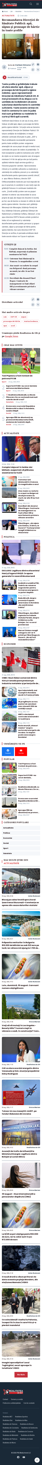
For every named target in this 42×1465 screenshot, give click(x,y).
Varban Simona (23, 65)
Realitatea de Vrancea (10, 1424)
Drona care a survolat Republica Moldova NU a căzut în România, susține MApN (20, 408)
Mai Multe (21, 1375)
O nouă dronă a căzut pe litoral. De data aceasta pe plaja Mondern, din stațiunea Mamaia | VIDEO (20, 1279)
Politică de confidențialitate (12, 1403)
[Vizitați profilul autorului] (4, 67)
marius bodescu (31, 321)
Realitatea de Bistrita (28, 1435)
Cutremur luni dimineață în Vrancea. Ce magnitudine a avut (24, 260)
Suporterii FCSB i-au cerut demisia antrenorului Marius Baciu (21, 387)
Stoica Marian (34, 1022)
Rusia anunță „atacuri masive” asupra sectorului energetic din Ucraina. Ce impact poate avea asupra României (29, 731)
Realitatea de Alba (21, 1420)
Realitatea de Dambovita (29, 1428)
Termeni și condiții (17, 1399)
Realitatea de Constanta (11, 1428)
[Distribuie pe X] (38, 70)
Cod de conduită (29, 1403)
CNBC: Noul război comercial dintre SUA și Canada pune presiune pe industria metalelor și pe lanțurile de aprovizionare (20, 682)
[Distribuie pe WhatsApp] (33, 70)
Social (8, 413)
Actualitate (18, 11)
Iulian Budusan (34, 896)
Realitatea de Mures (9, 1443)
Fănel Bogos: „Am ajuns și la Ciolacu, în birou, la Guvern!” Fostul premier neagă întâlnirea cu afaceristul (29, 528)
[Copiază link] (33, 64)
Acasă (6, 11)
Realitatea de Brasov (27, 1424)
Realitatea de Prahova (10, 1439)
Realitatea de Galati (26, 1439)
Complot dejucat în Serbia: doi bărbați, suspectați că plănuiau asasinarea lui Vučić (23, 252)
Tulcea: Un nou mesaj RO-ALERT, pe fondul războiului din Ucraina (19, 1112)
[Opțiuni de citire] (37, 1460)
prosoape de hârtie (11, 321)
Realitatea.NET (7, 1417)
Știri (11, 11)
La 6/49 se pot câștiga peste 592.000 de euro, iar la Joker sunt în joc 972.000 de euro (20, 1237)
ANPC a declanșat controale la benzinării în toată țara (28, 716)
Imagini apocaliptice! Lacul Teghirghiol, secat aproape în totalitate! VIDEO (17, 1365)
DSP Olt (14, 317)
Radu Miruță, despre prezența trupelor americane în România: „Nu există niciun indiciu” (28, 603)
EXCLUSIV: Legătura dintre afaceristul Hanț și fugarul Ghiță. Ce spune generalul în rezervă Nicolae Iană (20, 573)
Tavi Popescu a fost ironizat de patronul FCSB (27, 766)
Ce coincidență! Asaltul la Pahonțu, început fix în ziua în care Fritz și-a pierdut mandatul (19, 1322)
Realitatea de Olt (33, 1064)
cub (5, 317)
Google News (11, 336)
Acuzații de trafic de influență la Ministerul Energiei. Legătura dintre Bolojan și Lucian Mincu (19, 1154)
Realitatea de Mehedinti (10, 1435)
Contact (5, 1399)
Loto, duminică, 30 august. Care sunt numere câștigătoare (20, 986)
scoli (13, 326)
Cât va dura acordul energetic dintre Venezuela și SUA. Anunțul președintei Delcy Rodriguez (20, 1071)
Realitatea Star (7, 1420)
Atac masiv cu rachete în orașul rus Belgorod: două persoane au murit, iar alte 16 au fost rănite (24, 269)
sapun (23, 317)
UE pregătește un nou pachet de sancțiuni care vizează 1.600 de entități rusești (28, 705)
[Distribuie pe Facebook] (38, 64)
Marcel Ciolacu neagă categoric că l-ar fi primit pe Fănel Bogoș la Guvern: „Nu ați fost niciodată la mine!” (29, 635)
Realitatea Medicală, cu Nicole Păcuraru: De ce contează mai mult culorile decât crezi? (22, 397)
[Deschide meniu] (37, 4)
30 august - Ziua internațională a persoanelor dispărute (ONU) (18, 1195)
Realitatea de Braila (9, 1431)
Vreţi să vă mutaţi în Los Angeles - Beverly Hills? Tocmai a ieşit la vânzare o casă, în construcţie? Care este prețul (20, 1029)
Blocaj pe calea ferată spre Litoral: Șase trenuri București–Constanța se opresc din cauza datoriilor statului (20, 902)
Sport (4, 382)
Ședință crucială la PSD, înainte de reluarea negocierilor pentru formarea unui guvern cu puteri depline (28, 588)
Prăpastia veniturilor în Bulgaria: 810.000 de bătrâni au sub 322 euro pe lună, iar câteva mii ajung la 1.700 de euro (20, 946)
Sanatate (10, 402)
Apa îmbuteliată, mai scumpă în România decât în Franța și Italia (28, 692)
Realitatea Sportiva (21, 1417)
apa (5, 326)
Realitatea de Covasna (25, 1431)
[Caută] (30, 4)
